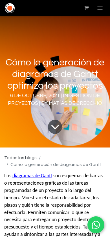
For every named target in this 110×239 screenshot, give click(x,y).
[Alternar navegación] (100, 8)
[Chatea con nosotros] (95, 224)
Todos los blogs (20, 157)
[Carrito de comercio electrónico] (86, 8)
